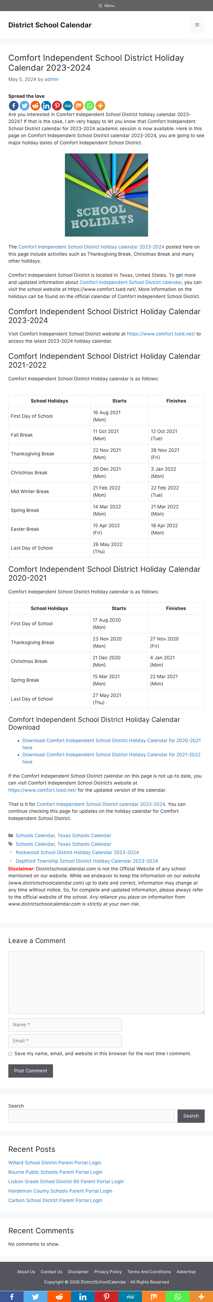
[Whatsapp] (89, 106)
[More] (100, 106)
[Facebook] (14, 106)
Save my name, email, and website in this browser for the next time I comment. (102, 1053)
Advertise (186, 1271)
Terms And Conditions (149, 1271)
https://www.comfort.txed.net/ (161, 334)
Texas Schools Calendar (84, 835)
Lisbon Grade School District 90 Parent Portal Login (66, 1181)
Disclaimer (78, 1271)
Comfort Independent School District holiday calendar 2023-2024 (91, 247)
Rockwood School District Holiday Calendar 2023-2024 (77, 852)
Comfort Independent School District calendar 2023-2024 (101, 804)
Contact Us (51, 1271)
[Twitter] (24, 106)
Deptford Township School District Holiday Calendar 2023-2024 (87, 861)
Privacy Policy (108, 1271)
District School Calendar (50, 25)
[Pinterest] (57, 106)
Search (16, 1106)
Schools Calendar (35, 835)
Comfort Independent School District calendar (130, 282)
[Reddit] (35, 106)
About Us (26, 1271)
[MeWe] (68, 106)
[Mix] (78, 106)
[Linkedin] (46, 106)
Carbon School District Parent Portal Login (55, 1200)
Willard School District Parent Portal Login (54, 1162)
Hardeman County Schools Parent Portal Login (60, 1191)
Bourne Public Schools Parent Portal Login (55, 1172)
